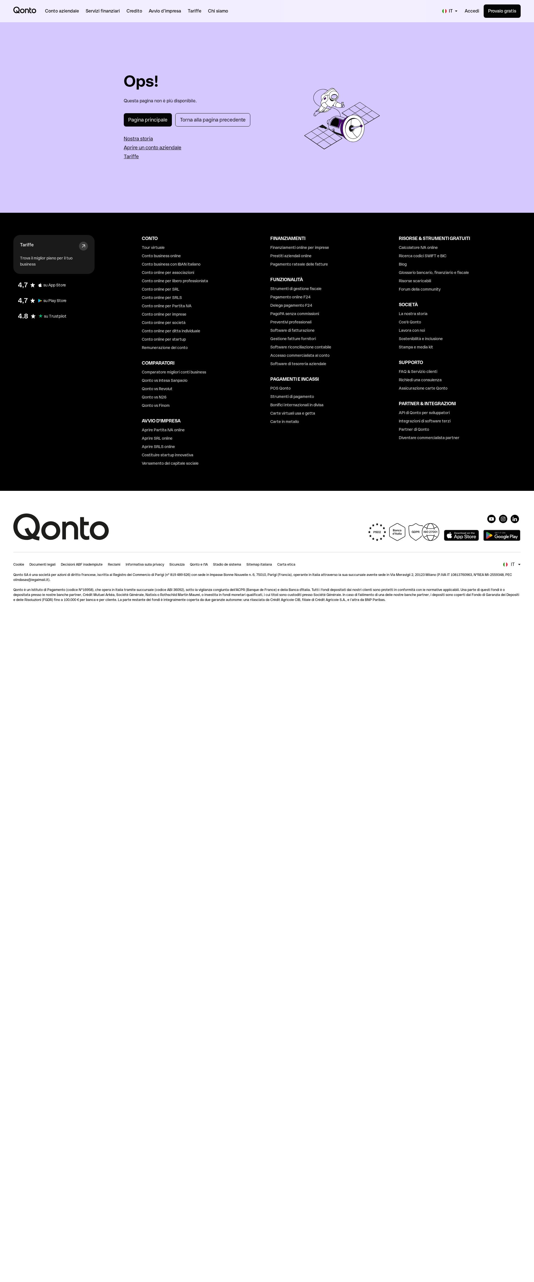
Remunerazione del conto (165, 347)
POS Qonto (280, 388)
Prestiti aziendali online (291, 256)
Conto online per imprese (164, 314)
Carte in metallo (284, 421)
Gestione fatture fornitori (293, 338)
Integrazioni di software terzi (425, 421)
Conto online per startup (164, 339)
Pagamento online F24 (290, 297)
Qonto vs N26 (154, 397)
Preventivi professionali (291, 322)
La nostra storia (413, 313)
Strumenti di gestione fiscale (296, 288)
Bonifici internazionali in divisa (296, 405)
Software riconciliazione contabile (300, 347)
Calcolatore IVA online (418, 247)
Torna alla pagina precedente (213, 120)
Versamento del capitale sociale (170, 463)
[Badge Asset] (491, 519)
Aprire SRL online (157, 438)
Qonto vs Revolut (157, 389)
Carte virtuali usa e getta (292, 413)
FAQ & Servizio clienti (418, 371)
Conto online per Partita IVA (167, 306)
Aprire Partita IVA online (163, 430)
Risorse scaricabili (415, 281)
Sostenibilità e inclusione (421, 338)
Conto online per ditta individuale (171, 331)
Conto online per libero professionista (175, 281)
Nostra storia (138, 139)
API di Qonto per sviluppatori (424, 412)
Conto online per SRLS (162, 297)
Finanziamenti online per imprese (299, 247)
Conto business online (161, 256)
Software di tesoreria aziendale (298, 364)
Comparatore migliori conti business (174, 372)
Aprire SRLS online (158, 446)
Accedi (472, 11)
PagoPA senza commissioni (294, 313)
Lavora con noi (412, 330)
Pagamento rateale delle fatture (299, 264)
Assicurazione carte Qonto (423, 388)
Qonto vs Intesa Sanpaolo (164, 380)
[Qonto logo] (24, 10)
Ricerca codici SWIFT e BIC (422, 256)
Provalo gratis (502, 11)
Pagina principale (147, 120)
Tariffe (131, 156)
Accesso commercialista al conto (300, 355)
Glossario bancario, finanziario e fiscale (434, 272)
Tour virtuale (153, 247)
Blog (403, 264)
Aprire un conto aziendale (152, 147)
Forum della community (420, 289)
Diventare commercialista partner (429, 437)
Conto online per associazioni (168, 272)
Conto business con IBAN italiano (171, 264)
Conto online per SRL (160, 289)
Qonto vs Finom (156, 405)
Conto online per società (164, 322)
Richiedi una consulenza (420, 380)
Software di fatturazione (292, 330)
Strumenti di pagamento (292, 396)
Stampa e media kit (416, 347)
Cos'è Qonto (410, 322)
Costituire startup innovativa (167, 455)
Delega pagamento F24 (291, 305)
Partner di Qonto (414, 429)
